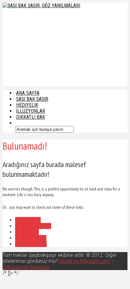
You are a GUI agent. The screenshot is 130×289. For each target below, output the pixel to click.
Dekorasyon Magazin (26, 267)
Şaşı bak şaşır (33, 226)
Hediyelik (27, 232)
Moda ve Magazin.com (84, 261)
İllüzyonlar (30, 238)
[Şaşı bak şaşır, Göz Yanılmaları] (41, 6)
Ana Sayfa (28, 220)
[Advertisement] (46, 46)
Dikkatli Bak (30, 117)
